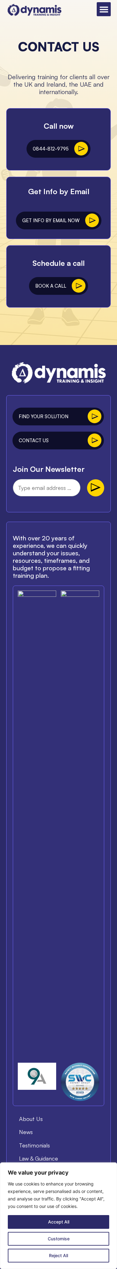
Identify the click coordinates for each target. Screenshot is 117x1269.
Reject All (58, 1255)
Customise (59, 1238)
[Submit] (95, 487)
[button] (104, 9)
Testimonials (34, 1145)
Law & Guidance (38, 1158)
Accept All (58, 1221)
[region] (58, 1215)
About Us (31, 1118)
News (26, 1131)
